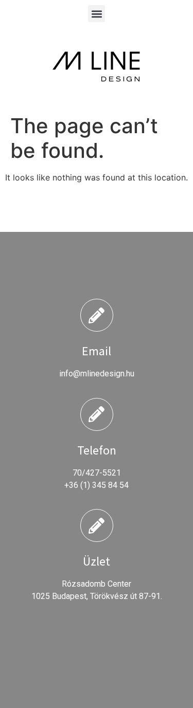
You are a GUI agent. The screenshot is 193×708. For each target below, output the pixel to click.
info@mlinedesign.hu (96, 373)
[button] (96, 13)
